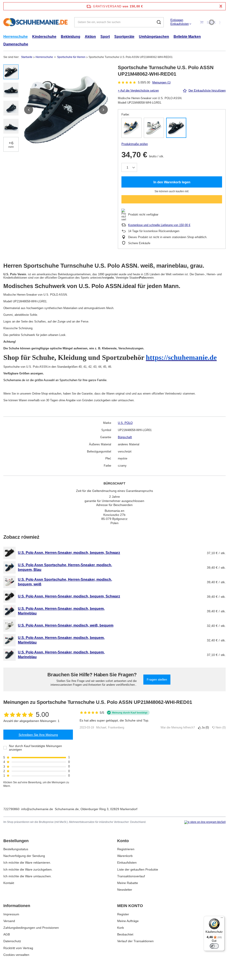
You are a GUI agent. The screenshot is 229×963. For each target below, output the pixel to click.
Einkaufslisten (179, 24)
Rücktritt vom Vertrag (18, 948)
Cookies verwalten (16, 955)
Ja (204, 727)
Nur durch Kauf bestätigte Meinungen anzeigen (35, 747)
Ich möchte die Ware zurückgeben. (28, 869)
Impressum (11, 914)
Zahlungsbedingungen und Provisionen (31, 927)
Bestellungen (16, 841)
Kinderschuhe (44, 36)
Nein (220, 727)
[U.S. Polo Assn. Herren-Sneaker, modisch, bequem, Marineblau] (9, 611)
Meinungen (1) (161, 82)
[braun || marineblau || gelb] (131, 128)
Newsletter (124, 889)
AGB (6, 934)
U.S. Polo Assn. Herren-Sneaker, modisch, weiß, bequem (65, 625)
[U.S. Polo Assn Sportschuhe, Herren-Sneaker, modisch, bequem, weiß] (9, 582)
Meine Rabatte (127, 883)
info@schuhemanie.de (37, 809)
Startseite (26, 57)
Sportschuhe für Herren (71, 57)
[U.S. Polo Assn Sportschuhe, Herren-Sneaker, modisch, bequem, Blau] (9, 567)
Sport (105, 36)
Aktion (90, 36)
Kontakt (8, 883)
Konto (123, 841)
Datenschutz (12, 941)
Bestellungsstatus (15, 849)
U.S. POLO (125, 423)
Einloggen (176, 20)
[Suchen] (159, 22)
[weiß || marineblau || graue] (154, 128)
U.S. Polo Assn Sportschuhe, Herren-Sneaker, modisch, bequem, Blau (65, 567)
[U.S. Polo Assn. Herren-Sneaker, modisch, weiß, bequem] (9, 625)
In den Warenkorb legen (171, 182)
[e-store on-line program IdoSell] (205, 822)
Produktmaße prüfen (134, 144)
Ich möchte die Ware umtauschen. (27, 876)
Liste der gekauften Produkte (137, 869)
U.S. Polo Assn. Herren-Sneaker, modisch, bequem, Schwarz (69, 553)
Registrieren (125, 849)
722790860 (11, 809)
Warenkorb (125, 856)
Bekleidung (70, 36)
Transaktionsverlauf (131, 876)
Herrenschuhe (15, 36)
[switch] (214, 946)
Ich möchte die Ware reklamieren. (27, 862)
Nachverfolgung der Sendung (24, 856)
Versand (9, 921)
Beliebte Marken (187, 36)
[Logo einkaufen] (35, 22)
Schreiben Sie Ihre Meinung (38, 735)
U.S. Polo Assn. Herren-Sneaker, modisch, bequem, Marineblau (61, 611)
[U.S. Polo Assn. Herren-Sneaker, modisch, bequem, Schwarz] (9, 553)
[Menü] (222, 918)
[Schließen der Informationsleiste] (221, 6)
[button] (28, 109)
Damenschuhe (15, 44)
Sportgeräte (124, 36)
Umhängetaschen (154, 36)
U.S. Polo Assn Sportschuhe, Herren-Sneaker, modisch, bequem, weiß (65, 582)
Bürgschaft (125, 437)
